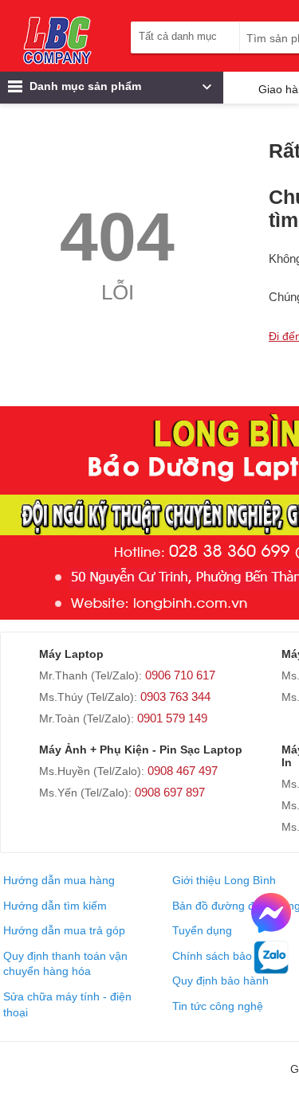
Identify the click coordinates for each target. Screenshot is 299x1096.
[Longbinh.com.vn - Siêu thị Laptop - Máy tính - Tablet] (57, 39)
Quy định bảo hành (220, 980)
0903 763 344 (175, 696)
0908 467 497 (183, 770)
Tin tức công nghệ (217, 1006)
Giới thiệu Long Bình (224, 880)
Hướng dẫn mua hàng (59, 880)
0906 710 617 (180, 675)
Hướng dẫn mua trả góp (64, 930)
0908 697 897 (170, 792)
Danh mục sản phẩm (83, 86)
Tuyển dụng (202, 930)
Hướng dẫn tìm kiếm (55, 905)
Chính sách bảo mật (223, 955)
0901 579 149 (172, 718)
